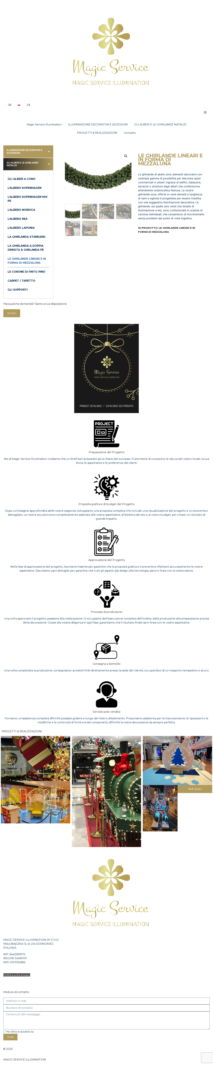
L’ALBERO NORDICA (21, 209)
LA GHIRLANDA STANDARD (26, 236)
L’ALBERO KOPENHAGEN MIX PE (27, 198)
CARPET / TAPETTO (21, 280)
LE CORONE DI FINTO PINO (26, 271)
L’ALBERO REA (17, 218)
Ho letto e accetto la (33, 1031)
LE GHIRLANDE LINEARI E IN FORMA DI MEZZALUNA (27, 260)
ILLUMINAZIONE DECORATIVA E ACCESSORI (98, 124)
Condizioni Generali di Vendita (23, 981)
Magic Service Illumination (44, 124)
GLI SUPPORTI (18, 289)
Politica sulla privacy (16, 974)
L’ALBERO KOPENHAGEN (24, 187)
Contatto (130, 132)
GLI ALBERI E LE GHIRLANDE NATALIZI (160, 124)
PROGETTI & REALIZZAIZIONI (97, 132)
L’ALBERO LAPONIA (21, 227)
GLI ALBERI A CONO (21, 178)
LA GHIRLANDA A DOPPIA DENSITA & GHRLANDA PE (26, 247)
